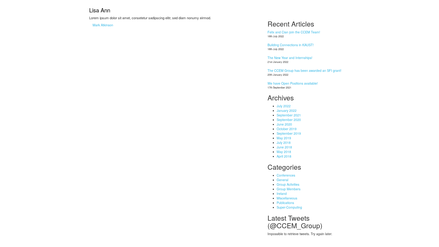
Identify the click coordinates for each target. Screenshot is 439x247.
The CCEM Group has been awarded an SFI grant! (304, 70)
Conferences (286, 175)
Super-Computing (289, 207)
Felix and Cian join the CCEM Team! (294, 32)
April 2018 (284, 156)
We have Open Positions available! (293, 83)
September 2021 (289, 115)
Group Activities (288, 184)
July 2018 (284, 142)
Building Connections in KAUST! (291, 45)
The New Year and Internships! (290, 57)
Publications (285, 202)
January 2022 (287, 110)
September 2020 (289, 119)
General (282, 179)
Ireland (282, 193)
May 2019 (284, 138)
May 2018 (284, 151)
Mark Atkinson (103, 25)
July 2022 (284, 106)
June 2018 (284, 147)
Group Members (288, 189)
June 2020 (284, 124)
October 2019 (287, 128)
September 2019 (289, 133)
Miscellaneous (287, 198)
